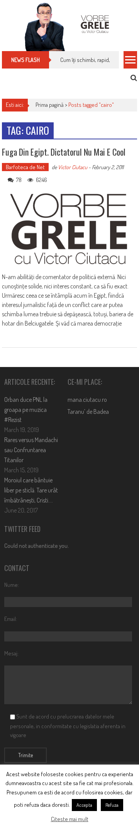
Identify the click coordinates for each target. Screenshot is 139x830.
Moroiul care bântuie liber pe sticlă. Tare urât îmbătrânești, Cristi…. (31, 490)
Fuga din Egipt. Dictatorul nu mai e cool (63, 152)
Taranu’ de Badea (88, 411)
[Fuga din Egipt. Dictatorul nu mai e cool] (69, 229)
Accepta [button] (84, 805)
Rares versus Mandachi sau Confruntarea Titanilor (31, 450)
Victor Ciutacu (72, 167)
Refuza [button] (112, 805)
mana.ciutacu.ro (87, 399)
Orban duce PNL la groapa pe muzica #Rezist (25, 410)
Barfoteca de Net (25, 167)
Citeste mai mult (69, 819)
